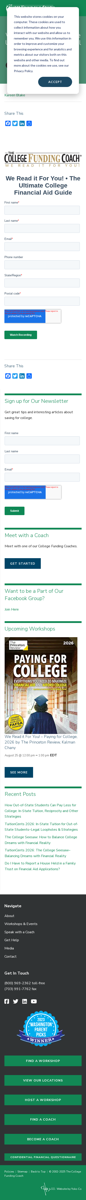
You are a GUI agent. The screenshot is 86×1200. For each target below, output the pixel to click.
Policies (9, 1171)
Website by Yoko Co (69, 1189)
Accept (55, 82)
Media (9, 948)
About (9, 915)
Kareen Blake (14, 95)
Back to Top (38, 1171)
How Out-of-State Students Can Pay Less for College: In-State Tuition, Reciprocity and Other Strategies (41, 811)
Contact (10, 956)
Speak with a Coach (19, 932)
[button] (23, 563)
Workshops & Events (20, 923)
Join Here (12, 609)
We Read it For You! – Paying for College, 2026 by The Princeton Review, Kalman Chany (41, 742)
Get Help (11, 940)
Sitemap (22, 1171)
